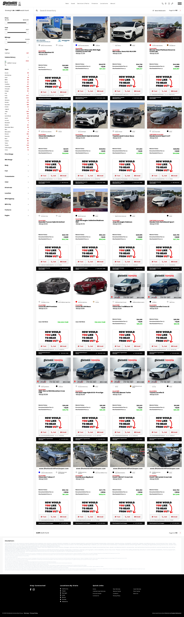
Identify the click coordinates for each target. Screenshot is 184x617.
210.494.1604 (138, 353)
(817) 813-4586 (101, 98)
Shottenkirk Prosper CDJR (82, 268)
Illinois (64, 597)
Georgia (64, 593)
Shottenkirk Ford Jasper (46, 523)
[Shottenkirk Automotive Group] (11, 3)
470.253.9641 (64, 523)
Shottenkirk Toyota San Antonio (120, 353)
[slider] (6, 22)
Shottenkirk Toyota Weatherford (81, 98)
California (65, 589)
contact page (119, 568)
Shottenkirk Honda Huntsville (155, 98)
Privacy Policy (26, 555)
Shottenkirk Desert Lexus (44, 353)
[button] (69, 29)
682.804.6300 (64, 98)
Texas (64, 591)
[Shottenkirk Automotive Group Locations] (167, 3)
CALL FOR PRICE (43, 322)
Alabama (65, 601)
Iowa (63, 595)
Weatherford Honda (45, 98)
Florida (64, 599)
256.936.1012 (175, 98)
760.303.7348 (63, 322)
